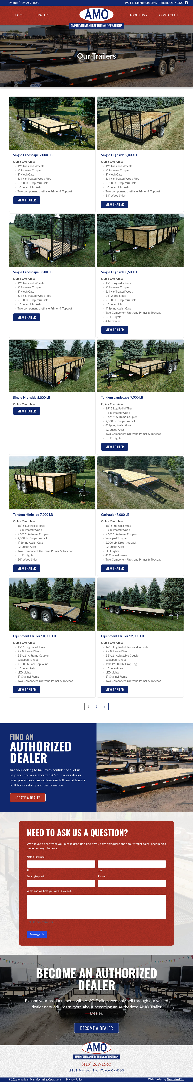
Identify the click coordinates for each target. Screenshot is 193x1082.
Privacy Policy (74, 1079)
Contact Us (168, 15)
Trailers (42, 15)
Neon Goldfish (175, 1079)
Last (100, 870)
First (29, 870)
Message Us (37, 934)
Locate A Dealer (28, 798)
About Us (137, 15)
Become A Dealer (96, 1027)
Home (19, 15)
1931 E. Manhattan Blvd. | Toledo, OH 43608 (96, 1070)
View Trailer (27, 199)
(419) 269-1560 (29, 2)
